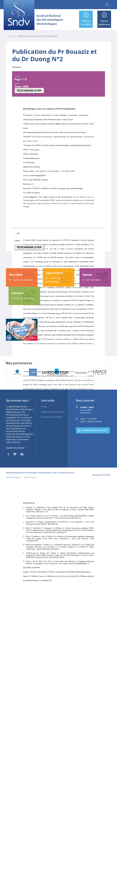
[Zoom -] (16, 83)
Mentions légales (13, 477)
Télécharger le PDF (28, 90)
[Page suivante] (18, 76)
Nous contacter (30, 477)
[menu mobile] (107, 5)
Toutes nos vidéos (22, 280)
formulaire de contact (95, 430)
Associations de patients (51, 417)
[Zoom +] (18, 83)
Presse (44, 406)
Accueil (11, 36)
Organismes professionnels (53, 411)
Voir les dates (93, 280)
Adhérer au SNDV (86, 22)
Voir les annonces (24, 298)
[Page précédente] (16, 76)
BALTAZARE (105, 475)
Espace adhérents (104, 22)
